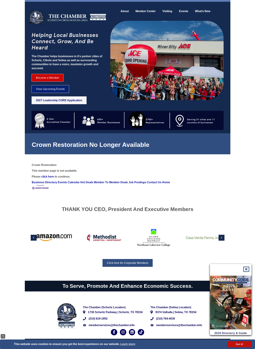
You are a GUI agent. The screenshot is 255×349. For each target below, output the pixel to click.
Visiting (167, 11)
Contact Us (154, 182)
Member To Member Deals (111, 182)
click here (47, 176)
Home (166, 182)
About (125, 11)
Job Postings (137, 182)
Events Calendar (69, 182)
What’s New (202, 11)
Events (183, 11)
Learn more (127, 344)
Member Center (145, 11)
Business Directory (44, 182)
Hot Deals (86, 182)
